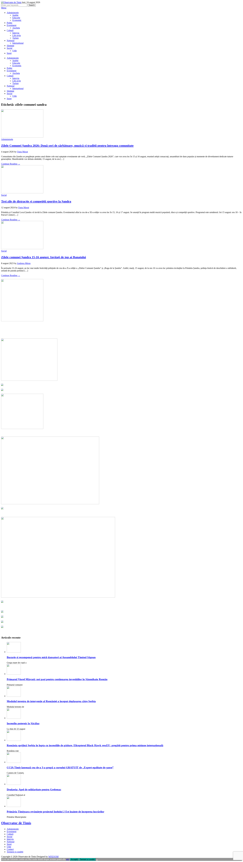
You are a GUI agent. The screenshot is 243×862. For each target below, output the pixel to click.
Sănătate (10, 45)
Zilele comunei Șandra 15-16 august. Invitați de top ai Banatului (43, 257)
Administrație (13, 12)
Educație (16, 17)
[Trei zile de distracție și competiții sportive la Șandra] (22, 192)
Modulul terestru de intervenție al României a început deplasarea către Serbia (51, 701)
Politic (9, 23)
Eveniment (11, 25)
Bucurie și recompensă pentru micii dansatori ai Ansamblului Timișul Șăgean (51, 657)
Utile (14, 50)
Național (10, 40)
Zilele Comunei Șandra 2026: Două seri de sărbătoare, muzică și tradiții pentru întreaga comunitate (67, 145)
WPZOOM (53, 856)
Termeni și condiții (15, 852)
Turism (15, 38)
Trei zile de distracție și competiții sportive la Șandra (36, 201)
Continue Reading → (10, 164)
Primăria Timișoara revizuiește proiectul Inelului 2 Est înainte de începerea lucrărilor (55, 811)
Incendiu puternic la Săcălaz (23, 723)
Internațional (17, 43)
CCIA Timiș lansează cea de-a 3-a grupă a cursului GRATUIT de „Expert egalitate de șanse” (60, 767)
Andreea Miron (24, 263)
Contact (10, 849)
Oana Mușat (22, 152)
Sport (9, 53)
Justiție (15, 15)
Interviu (15, 33)
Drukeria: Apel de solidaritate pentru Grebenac (34, 789)
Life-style (16, 35)
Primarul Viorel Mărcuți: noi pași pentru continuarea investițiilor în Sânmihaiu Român (57, 679)
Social (9, 48)
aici (67, 859)
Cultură (10, 30)
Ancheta (16, 28)
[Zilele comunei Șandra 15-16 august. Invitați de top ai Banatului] (22, 248)
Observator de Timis (16, 823)
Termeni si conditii (87, 859)
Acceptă (74, 859)
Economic (16, 20)
